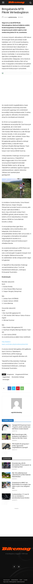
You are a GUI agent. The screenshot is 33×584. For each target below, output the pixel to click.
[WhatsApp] (22, 388)
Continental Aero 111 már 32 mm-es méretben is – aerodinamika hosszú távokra (20, 496)
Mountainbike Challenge (18, 377)
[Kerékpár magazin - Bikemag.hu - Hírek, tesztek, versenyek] (16, 2)
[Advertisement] (16, 521)
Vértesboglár (6, 379)
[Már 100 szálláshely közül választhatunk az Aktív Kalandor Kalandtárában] (6, 475)
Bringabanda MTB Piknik (22, 374)
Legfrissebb (7, 458)
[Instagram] (19, 567)
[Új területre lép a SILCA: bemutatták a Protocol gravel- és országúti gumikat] (6, 465)
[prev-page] (3, 453)
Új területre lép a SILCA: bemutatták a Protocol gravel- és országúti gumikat (21, 465)
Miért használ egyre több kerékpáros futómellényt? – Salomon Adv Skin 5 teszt (20, 436)
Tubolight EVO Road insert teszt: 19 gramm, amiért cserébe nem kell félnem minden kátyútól (21, 426)
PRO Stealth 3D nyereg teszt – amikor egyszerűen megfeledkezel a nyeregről (21, 445)
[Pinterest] (18, 388)
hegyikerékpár (6, 377)
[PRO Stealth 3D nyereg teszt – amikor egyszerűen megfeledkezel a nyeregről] (6, 446)
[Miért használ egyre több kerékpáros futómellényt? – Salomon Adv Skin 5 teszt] (6, 437)
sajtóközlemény (12, 17)
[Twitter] (13, 388)
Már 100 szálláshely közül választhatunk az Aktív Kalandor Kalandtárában (21, 474)
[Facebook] (9, 388)
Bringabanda (10, 374)
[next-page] (6, 453)
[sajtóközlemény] (3, 17)
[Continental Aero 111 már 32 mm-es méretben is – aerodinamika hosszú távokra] (6, 496)
